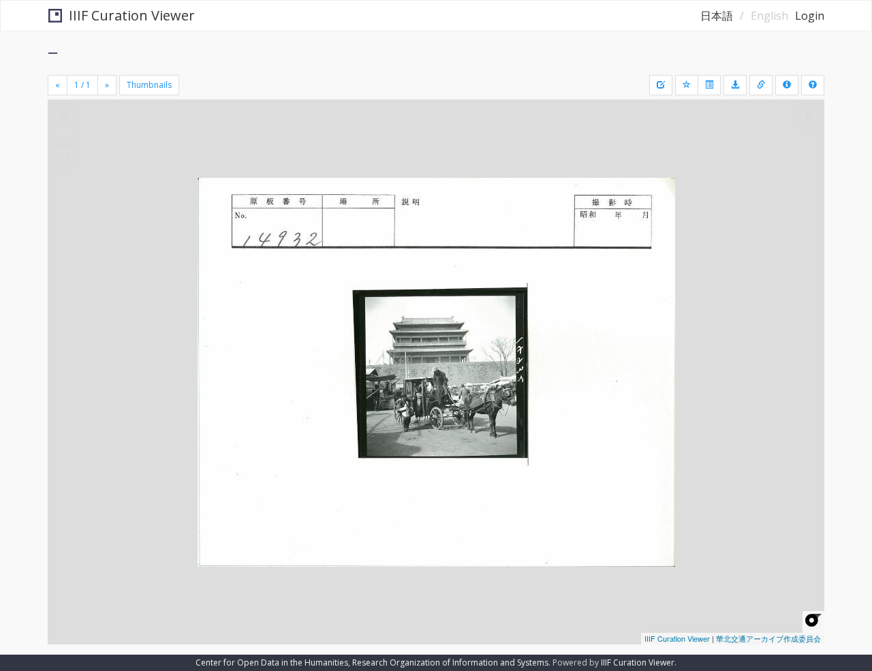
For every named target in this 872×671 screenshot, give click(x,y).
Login (809, 15)
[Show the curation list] (709, 85)
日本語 (716, 15)
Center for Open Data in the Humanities (272, 662)
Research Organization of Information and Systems (450, 662)
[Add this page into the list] (686, 85)
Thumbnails (149, 85)
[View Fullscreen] (63, 157)
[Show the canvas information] (761, 85)
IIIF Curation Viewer (132, 15)
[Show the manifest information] (786, 85)
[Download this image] (735, 85)
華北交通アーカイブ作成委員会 (768, 638)
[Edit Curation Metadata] (660, 85)
